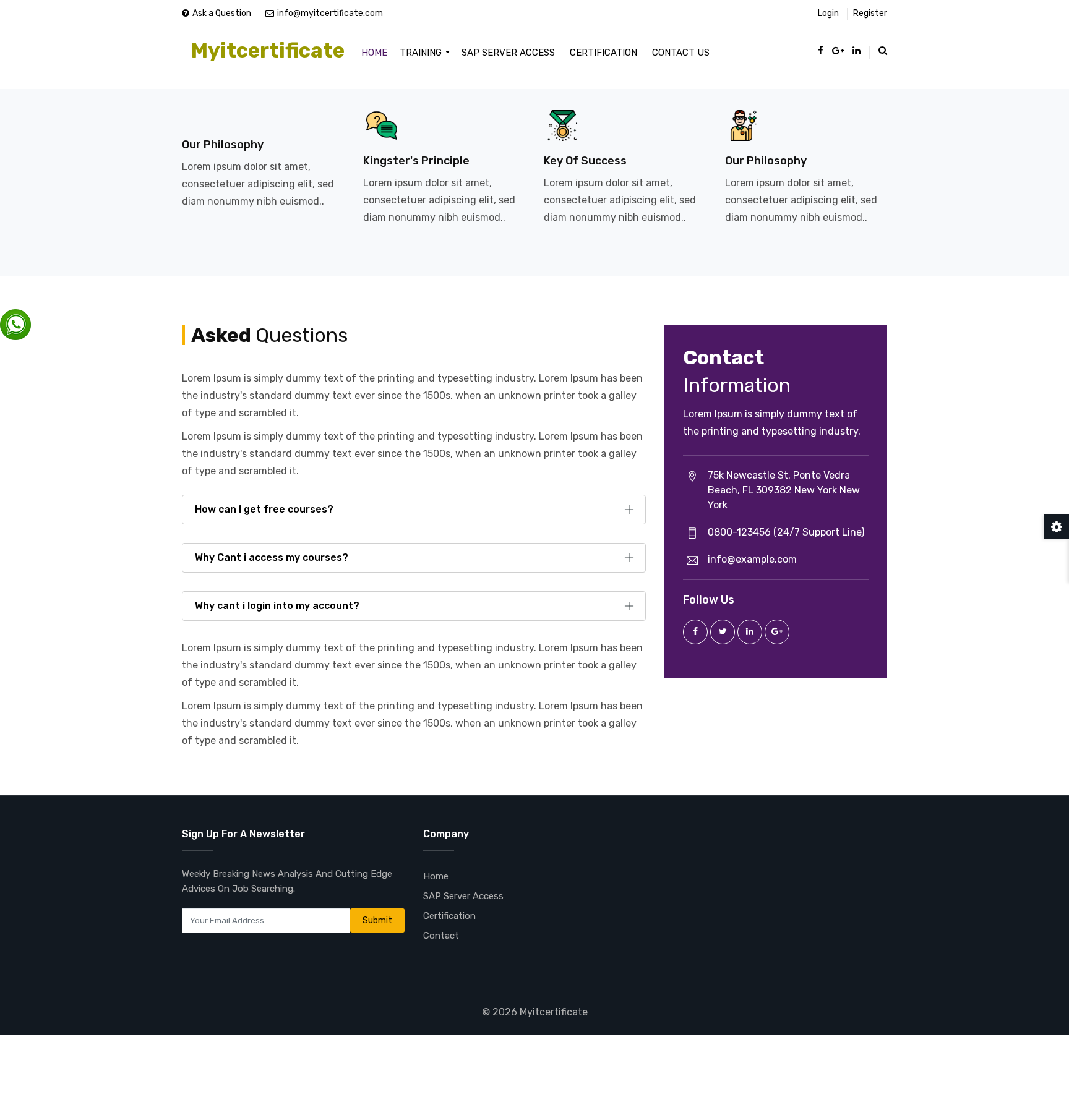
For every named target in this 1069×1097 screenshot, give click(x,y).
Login (828, 13)
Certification (603, 52)
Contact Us (681, 52)
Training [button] (422, 52)
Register (870, 13)
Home (374, 52)
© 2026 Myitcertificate (535, 1012)
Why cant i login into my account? (277, 606)
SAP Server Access (508, 52)
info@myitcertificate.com (330, 13)
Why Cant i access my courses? (271, 557)
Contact (441, 935)
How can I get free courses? (264, 509)
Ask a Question (221, 13)
